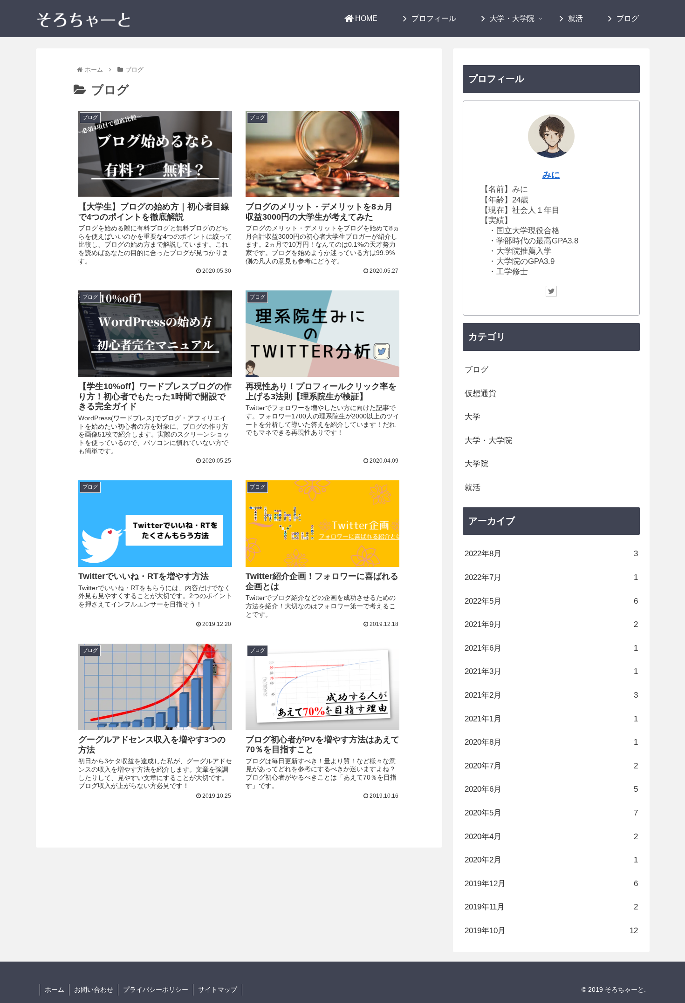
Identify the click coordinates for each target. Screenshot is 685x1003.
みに (551, 175)
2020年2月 (551, 859)
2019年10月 (551, 930)
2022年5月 (551, 601)
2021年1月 (551, 718)
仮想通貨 (480, 393)
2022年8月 (551, 553)
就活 (472, 487)
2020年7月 (551, 765)
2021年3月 (551, 671)
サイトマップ (217, 989)
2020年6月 (551, 789)
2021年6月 (551, 648)
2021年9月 (551, 624)
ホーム (54, 989)
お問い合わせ (93, 989)
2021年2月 (551, 695)
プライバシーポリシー (155, 989)
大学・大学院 (488, 440)
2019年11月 (551, 906)
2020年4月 (551, 836)
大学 (472, 416)
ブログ (476, 369)
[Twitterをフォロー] (551, 291)
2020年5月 (551, 812)
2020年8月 (551, 742)
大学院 (476, 463)
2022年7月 (551, 577)
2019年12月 (551, 883)
